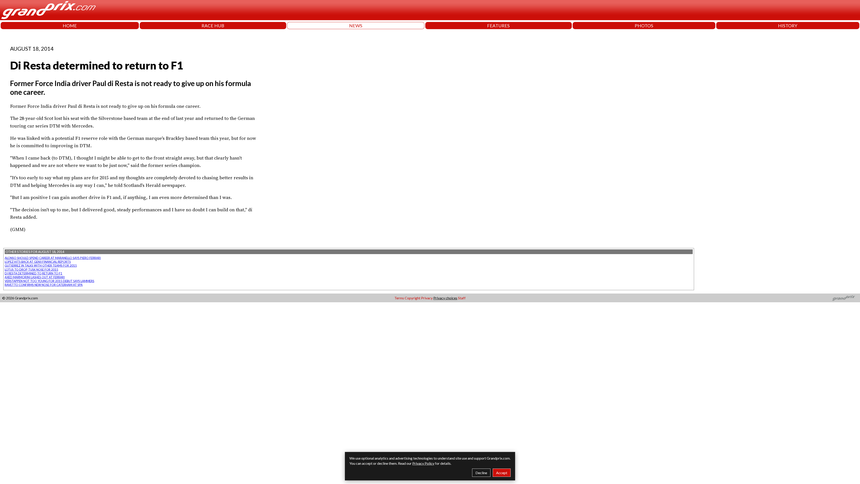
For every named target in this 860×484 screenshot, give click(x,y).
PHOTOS (644, 25)
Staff (462, 298)
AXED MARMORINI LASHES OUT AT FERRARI (35, 277)
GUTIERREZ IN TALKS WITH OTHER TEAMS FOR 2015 (41, 265)
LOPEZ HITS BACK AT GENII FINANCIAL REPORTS (38, 262)
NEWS (355, 25)
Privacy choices (445, 298)
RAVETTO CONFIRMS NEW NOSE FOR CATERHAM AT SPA (44, 285)
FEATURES (498, 25)
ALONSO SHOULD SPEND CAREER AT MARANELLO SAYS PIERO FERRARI (53, 258)
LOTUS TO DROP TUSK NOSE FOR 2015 (31, 269)
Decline (481, 473)
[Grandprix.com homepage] (844, 298)
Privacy (427, 298)
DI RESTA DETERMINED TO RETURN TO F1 (33, 273)
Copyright (412, 298)
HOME (70, 25)
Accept (501, 473)
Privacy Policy (423, 463)
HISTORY (787, 25)
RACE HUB (213, 25)
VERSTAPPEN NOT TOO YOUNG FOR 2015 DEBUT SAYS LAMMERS (49, 281)
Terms (399, 298)
